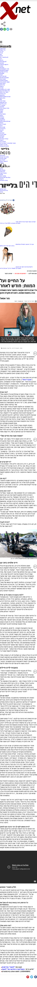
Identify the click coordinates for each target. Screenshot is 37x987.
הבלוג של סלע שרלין (5, 177)
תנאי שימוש (3, 189)
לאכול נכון (2, 160)
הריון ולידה (2, 128)
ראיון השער (3, 48)
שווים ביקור (3, 79)
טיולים (1, 123)
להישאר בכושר (4, 161)
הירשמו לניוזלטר (4, 64)
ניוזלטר (2, 163)
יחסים (1, 115)
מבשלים (2, 136)
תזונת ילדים (3, 124)
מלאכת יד (2, 105)
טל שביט (9, 348)
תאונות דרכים (15, 348)
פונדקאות (2, 120)
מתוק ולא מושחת (4, 146)
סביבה (1, 88)
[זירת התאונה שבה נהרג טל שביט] (18, 543)
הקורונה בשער (32, 221)
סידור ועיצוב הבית (4, 108)
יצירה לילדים (3, 104)
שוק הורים (2, 127)
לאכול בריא (3, 141)
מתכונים (2, 133)
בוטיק (1, 168)
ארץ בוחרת (3, 93)
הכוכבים (2, 67)
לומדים (2, 137)
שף (1, 54)
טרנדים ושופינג (4, 72)
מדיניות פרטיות (4, 190)
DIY (1, 99)
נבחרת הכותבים (4, 139)
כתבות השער (3, 173)
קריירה (1, 51)
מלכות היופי (3, 176)
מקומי (1, 111)
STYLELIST (3, 61)
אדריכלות (2, 85)
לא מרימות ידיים (4, 57)
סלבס (1, 174)
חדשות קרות (29, 267)
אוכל (1, 131)
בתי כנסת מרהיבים (5, 90)
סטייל (1, 53)
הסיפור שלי (3, 114)
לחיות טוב (2, 155)
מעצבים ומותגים (4, 70)
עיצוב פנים (2, 83)
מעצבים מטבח (4, 80)
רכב (1, 58)
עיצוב (1, 74)
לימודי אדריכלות (4, 92)
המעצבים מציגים (4, 77)
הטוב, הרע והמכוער (5, 89)
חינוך (1, 125)
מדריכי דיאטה (3, 144)
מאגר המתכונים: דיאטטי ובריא (8, 143)
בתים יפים (2, 98)
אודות (1, 192)
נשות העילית (3, 158)
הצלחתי (2, 117)
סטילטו (2, 63)
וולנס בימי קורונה (4, 157)
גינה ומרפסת (3, 102)
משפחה (2, 118)
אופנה (1, 66)
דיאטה (1, 140)
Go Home (2, 170)
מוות (21, 348)
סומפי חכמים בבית (5, 82)
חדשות (2, 86)
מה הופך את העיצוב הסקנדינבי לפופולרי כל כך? (16, 267)
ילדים (1, 56)
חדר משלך (2, 50)
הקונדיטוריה (3, 134)
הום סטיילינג (3, 76)
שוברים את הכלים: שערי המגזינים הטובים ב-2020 (17, 222)
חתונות (2, 130)
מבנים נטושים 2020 (5, 96)
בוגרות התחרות (4, 180)
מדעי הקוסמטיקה (4, 69)
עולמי (1, 112)
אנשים (1, 109)
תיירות (1, 60)
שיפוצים (2, 107)
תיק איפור (2, 171)
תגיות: (4, 348)
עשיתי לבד (2, 101)
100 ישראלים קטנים (5, 121)
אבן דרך (32, 244)
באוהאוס (2, 95)
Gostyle (2, 73)
